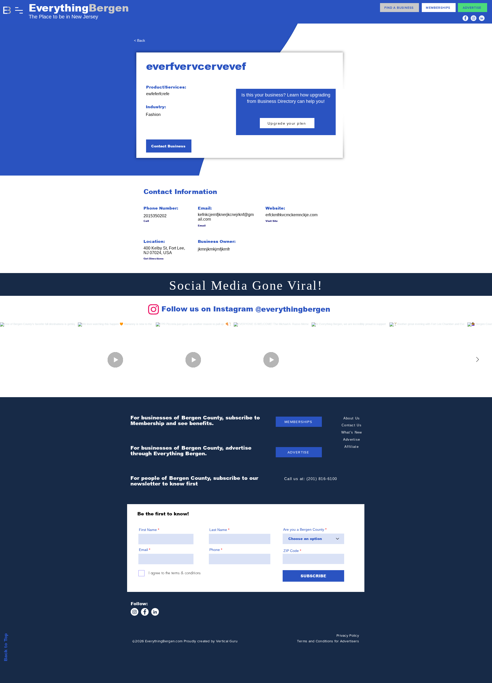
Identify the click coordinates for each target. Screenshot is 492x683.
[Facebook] (465, 18)
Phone (214, 549)
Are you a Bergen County (304, 529)
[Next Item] (477, 359)
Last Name (218, 530)
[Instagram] (473, 18)
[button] (19, 10)
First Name (148, 530)
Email (143, 549)
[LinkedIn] (482, 18)
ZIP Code (291, 550)
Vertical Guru (227, 641)
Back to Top (5, 647)
